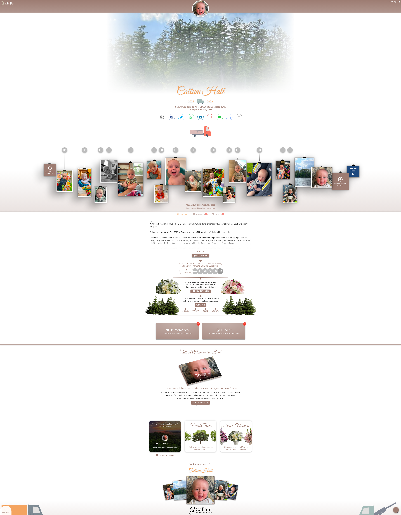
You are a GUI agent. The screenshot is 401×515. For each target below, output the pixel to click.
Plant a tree (200, 305)
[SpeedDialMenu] (396, 510)
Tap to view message (166, 455)
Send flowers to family (200, 291)
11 (198, 324)
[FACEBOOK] (172, 117)
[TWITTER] (181, 117)
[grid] (200, 179)
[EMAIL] (210, 117)
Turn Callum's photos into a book (200, 205)
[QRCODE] (162, 117)
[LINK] (239, 117)
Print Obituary (202, 255)
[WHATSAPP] (191, 117)
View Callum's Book (200, 403)
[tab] (182, 214)
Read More (200, 251)
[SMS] (220, 117)
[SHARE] (229, 117)
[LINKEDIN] (200, 117)
